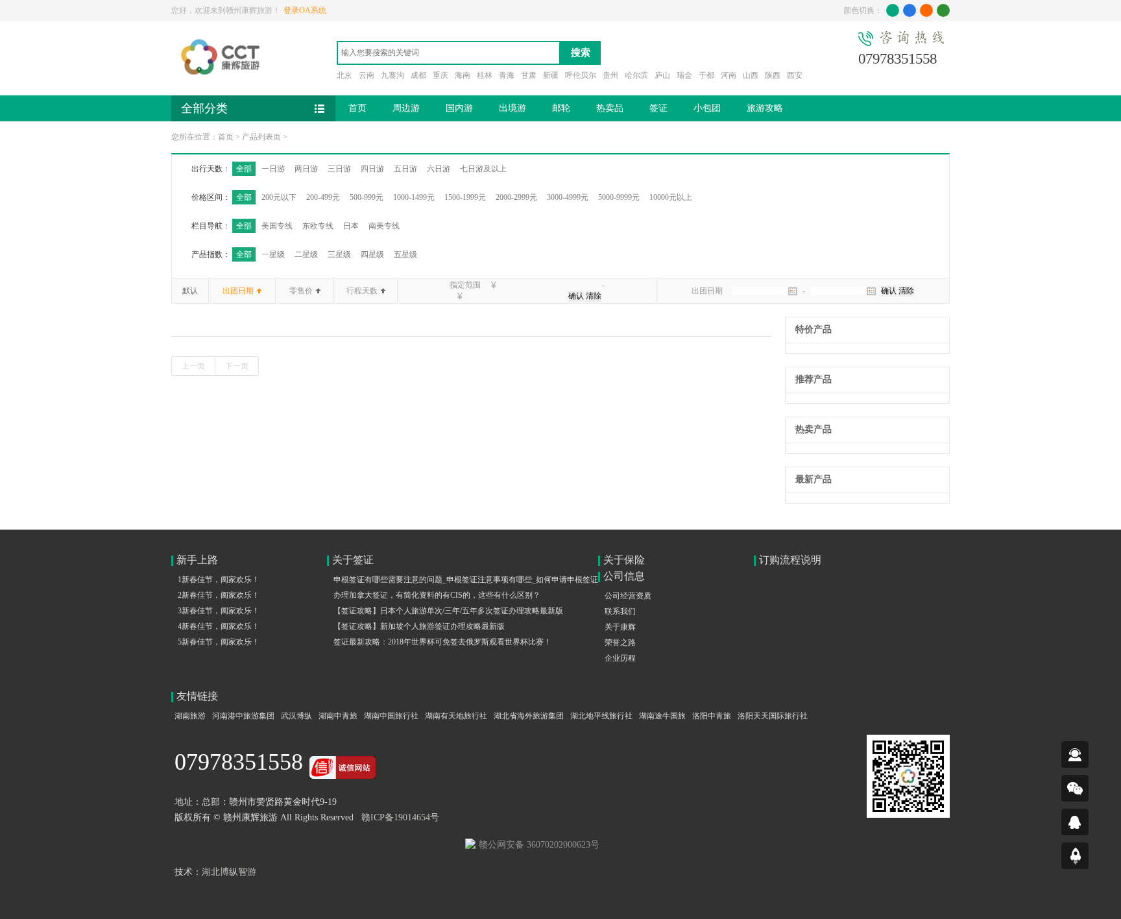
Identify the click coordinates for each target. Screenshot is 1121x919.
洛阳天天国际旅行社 (773, 715)
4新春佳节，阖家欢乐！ (218, 626)
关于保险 (624, 559)
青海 (506, 75)
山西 (750, 75)
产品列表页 (261, 136)
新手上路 (197, 559)
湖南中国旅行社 (391, 715)
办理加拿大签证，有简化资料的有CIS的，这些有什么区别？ (436, 595)
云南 (366, 75)
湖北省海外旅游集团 (529, 715)
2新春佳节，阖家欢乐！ (218, 595)
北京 (344, 75)
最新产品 (813, 479)
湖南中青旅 (338, 715)
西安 (794, 75)
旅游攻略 (765, 108)
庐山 (662, 75)
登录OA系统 (304, 10)
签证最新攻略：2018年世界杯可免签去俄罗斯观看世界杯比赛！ (442, 641)
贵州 (610, 75)
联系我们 (620, 611)
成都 (418, 75)
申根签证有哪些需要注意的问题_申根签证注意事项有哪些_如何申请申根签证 (465, 579)
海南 (462, 75)
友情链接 (197, 696)
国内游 (459, 108)
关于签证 (353, 559)
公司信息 (624, 576)
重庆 (440, 75)
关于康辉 (620, 626)
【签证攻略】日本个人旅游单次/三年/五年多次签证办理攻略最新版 (448, 610)
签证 (658, 108)
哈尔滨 (636, 75)
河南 (728, 75)
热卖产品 (813, 429)
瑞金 (684, 75)
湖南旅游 (190, 715)
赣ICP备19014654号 (400, 817)
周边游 (406, 108)
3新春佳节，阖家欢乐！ (218, 610)
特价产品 (813, 329)
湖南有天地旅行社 (456, 715)
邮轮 (561, 108)
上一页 (193, 366)
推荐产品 (813, 379)
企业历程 (620, 658)
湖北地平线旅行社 (601, 715)
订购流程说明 (790, 559)
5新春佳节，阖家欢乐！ (218, 641)
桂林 (484, 75)
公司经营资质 (628, 595)
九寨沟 (392, 75)
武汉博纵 (296, 715)
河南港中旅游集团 (243, 715)
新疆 (551, 75)
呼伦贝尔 (580, 75)
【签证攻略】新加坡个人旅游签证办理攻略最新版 (419, 626)
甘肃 (528, 75)
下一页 (236, 366)
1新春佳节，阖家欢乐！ (218, 579)
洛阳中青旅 (711, 715)
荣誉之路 (620, 642)
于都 (706, 75)
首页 (357, 108)
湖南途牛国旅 (662, 715)
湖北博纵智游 (229, 872)
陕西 (772, 75)
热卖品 (609, 108)
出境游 (512, 108)
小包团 (707, 108)
